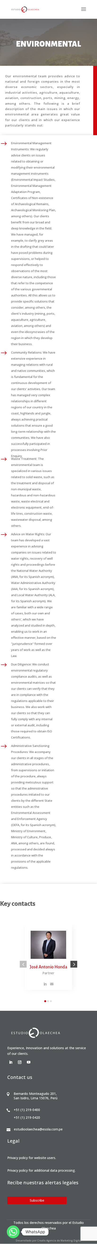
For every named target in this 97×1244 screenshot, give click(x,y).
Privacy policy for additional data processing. (41, 1170)
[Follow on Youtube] (28, 1062)
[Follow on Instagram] (19, 1062)
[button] (23, 964)
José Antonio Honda (48, 967)
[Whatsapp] (13, 1232)
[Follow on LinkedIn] (10, 1062)
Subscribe (37, 1200)
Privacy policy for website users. (31, 1157)
